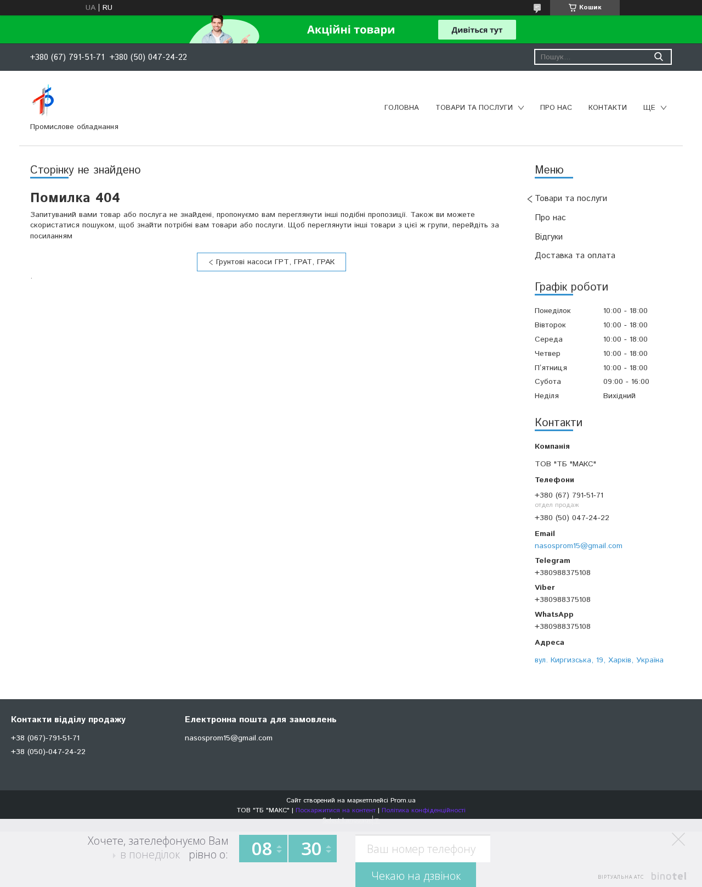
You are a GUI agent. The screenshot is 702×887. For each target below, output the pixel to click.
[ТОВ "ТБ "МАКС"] (43, 100)
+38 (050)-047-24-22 (48, 751)
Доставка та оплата (575, 255)
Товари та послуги (474, 108)
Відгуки (549, 237)
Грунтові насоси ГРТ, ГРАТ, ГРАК (275, 261)
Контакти (607, 108)
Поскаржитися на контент (336, 810)
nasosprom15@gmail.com (578, 545)
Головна (401, 108)
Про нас (556, 108)
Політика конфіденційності (424, 810)
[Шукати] (658, 57)
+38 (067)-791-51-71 (45, 738)
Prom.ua (403, 800)
